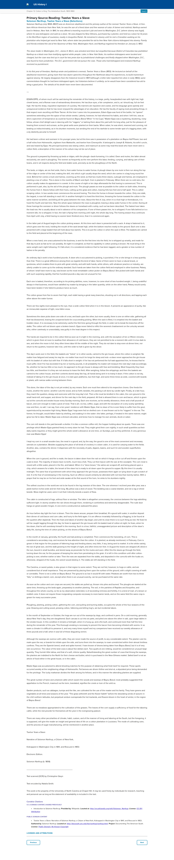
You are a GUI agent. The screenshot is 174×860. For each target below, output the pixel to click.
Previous (33, 842)
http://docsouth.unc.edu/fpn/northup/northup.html (87, 824)
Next (142, 842)
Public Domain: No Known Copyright (53, 827)
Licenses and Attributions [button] (40, 833)
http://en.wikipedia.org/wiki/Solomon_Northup (109, 809)
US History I (40, 4)
